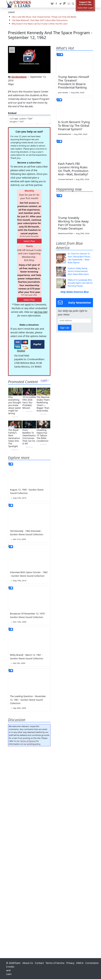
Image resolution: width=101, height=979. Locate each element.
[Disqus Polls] (29, 780)
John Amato (63, 92)
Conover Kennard (65, 179)
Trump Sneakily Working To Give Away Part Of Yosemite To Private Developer (73, 223)
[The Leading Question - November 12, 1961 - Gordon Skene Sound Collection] (29, 680)
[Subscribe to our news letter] (68, 4)
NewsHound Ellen (65, 233)
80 (58, 100)
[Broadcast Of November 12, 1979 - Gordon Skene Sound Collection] (29, 598)
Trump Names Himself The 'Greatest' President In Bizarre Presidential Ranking (73, 82)
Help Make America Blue (74, 292)
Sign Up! (64, 327)
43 (58, 195)
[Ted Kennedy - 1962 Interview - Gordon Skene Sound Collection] (29, 515)
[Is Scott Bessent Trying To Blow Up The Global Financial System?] (74, 108)
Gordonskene (19, 76)
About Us (27, 963)
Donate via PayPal (37, 344)
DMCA (80, 963)
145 (58, 54)
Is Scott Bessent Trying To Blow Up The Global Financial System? (74, 125)
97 (58, 141)
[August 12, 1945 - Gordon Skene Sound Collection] (29, 474)
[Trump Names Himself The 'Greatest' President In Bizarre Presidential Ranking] (74, 63)
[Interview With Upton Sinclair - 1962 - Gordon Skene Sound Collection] (29, 556)
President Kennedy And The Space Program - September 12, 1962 (50, 35)
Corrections (92, 963)
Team (17, 963)
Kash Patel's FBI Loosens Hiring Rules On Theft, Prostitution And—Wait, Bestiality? (73, 169)
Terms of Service (28, 741)
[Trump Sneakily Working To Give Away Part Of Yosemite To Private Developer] (74, 204)
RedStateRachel (64, 134)
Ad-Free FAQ (40, 312)
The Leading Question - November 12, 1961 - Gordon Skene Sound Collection (28, 700)
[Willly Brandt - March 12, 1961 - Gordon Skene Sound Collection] (29, 639)
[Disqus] (29, 845)
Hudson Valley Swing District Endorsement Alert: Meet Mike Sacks (78, 271)
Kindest (21, 350)
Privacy (70, 963)
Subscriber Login (85, 8)
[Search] (73, 4)
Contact (39, 963)
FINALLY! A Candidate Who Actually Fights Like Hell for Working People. (80, 283)
